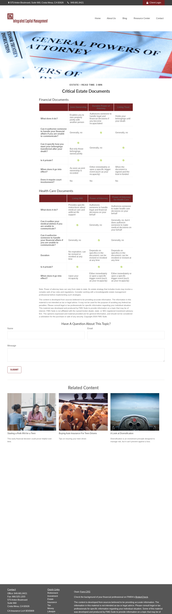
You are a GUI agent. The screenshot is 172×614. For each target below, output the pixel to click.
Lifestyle (51, 611)
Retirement (52, 593)
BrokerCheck (141, 597)
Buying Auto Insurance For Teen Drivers (78, 433)
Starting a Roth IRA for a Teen (21, 433)
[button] (98, 18)
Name (10, 328)
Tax (49, 605)
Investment (52, 596)
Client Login (155, 2)
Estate (50, 599)
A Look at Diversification (121, 433)
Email (90, 328)
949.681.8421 (77, 2)
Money (50, 608)
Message (11, 345)
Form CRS (85, 592)
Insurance (52, 602)
